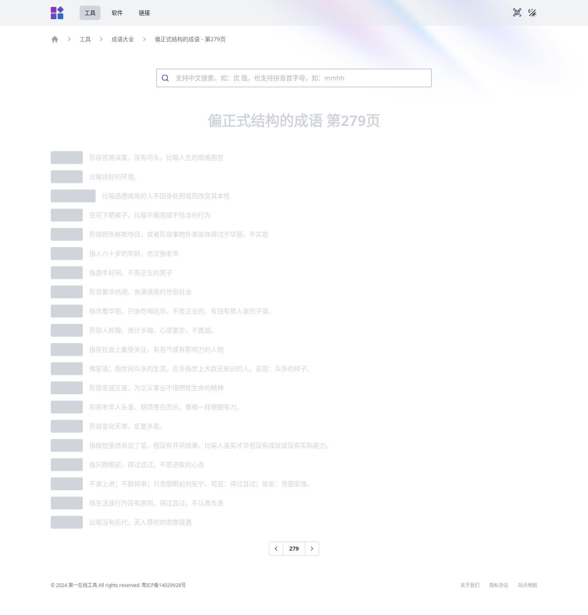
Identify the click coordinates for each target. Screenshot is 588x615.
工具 (90, 12)
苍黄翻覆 (67, 426)
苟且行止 (67, 503)
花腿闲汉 (67, 272)
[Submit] (166, 78)
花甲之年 (67, 253)
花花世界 (67, 292)
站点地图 (527, 585)
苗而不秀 (67, 445)
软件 (117, 12)
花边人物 (67, 349)
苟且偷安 (67, 483)
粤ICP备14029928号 (164, 585)
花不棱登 (67, 234)
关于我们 (470, 585)
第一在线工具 (82, 585)
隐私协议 (498, 585)
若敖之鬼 (67, 522)
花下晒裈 (67, 215)
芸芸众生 (67, 368)
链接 (144, 12)
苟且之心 (67, 464)
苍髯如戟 (67, 407)
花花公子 (67, 311)
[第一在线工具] (57, 12)
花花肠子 (67, 330)
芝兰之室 (67, 176)
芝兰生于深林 (73, 196)
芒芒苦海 (67, 157)
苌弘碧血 (67, 387)
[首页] (55, 39)
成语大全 (123, 39)
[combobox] (294, 78)
